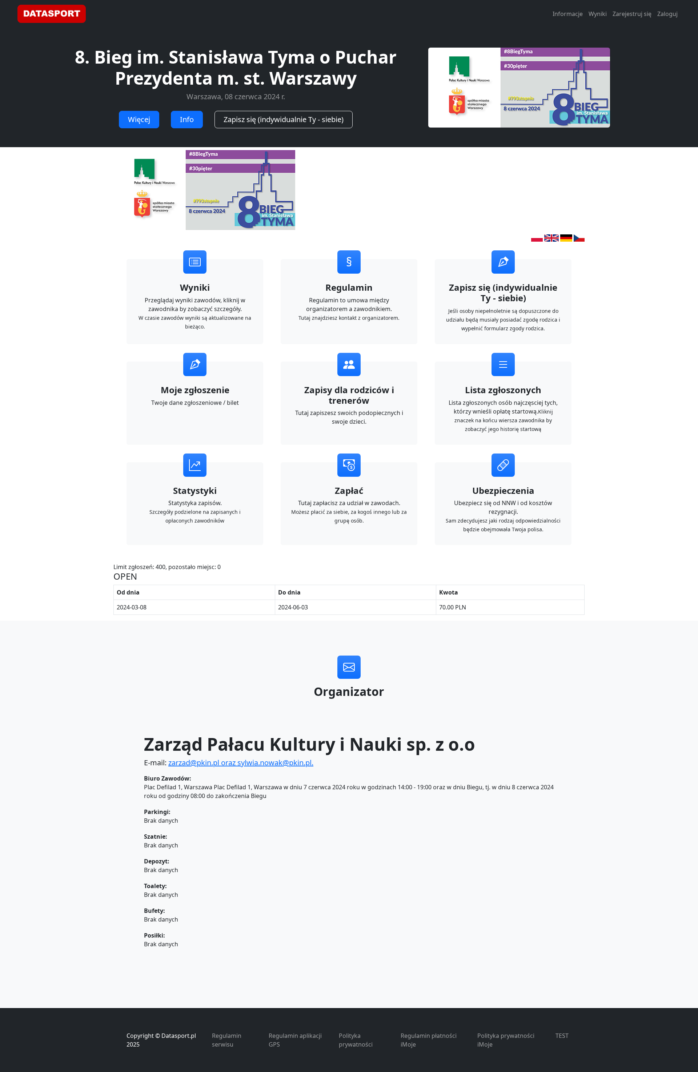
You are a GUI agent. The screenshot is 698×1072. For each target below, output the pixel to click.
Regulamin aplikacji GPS (295, 1040)
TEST (562, 1036)
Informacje (568, 14)
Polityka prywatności (356, 1040)
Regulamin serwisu (226, 1040)
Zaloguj (667, 14)
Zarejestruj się (632, 14)
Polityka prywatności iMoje (505, 1040)
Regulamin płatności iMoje (429, 1040)
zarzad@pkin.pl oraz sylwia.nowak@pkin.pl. (240, 762)
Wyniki (598, 14)
